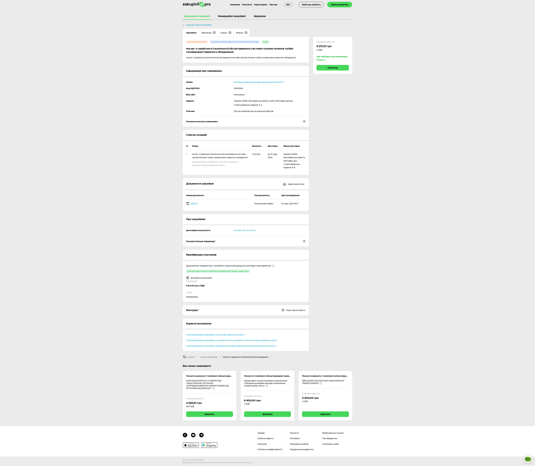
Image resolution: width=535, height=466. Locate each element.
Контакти (247, 4)
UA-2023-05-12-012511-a (245, 230)
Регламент (295, 438)
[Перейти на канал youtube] (193, 435)
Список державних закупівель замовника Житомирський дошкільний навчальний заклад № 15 (231, 346)
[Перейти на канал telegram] (201, 435)
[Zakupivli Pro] (197, 4)
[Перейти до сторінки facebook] (185, 435)
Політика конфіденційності (270, 449)
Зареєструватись (339, 4)
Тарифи (261, 433)
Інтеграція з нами (330, 444)
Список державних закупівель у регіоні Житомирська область (215, 334)
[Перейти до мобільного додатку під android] (209, 445)
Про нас (273, 4)
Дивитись (210, 414)
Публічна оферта (265, 438)
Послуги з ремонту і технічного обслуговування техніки (325, 376)
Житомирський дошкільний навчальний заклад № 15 (259, 82)
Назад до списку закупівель (199, 25)
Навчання (235, 4)
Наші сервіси (260, 4)
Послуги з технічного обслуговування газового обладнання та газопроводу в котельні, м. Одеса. (267, 376)
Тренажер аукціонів (299, 444)
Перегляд (333, 67)
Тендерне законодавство (301, 449)
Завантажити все (295, 184)
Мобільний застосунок (333, 433)
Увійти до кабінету (311, 4)
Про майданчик (329, 438)
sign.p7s (194, 203)
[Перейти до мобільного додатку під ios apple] (191, 445)
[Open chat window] (528, 459)
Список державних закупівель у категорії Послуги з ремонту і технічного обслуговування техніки (231, 340)
